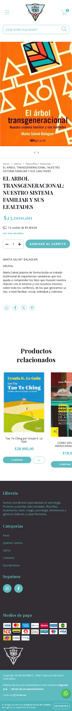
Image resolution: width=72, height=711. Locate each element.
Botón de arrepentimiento (28, 689)
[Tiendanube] (15, 695)
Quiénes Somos (13, 543)
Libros (17, 164)
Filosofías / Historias (38, 164)
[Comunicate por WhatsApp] (65, 693)
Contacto (8, 558)
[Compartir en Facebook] (15, 309)
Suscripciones (11, 565)
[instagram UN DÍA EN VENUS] (7, 588)
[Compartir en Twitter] (24, 309)
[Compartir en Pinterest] (32, 309)
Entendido (61, 706)
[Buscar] (64, 29)
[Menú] (7, 12)
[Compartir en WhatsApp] (7, 308)
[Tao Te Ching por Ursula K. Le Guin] (39, 460)
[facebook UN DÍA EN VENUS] (18, 588)
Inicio (6, 164)
